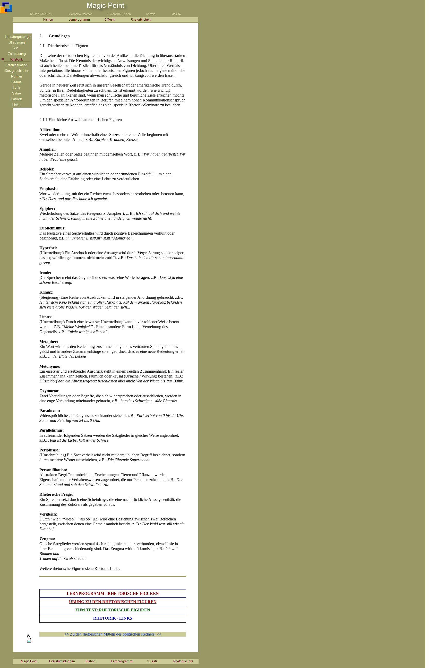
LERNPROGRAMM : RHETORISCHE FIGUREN (113, 593)
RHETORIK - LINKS (112, 618)
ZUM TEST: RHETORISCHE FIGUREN (112, 610)
